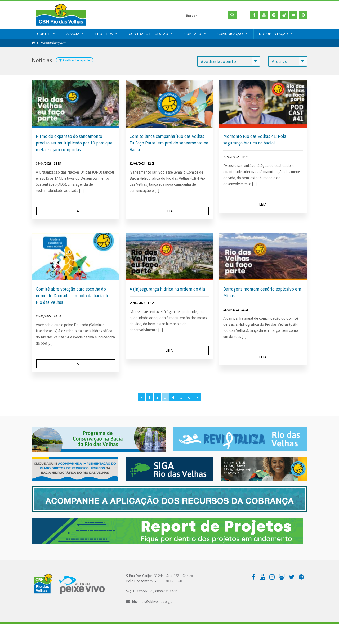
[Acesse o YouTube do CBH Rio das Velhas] (264, 15)
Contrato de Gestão (148, 34)
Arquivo (280, 61)
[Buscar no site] (233, 15)
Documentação (273, 34)
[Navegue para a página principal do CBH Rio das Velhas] (61, 15)
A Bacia (72, 34)
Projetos (104, 34)
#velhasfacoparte (218, 61)
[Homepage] (33, 43)
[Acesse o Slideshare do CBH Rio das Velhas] (284, 15)
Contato (193, 34)
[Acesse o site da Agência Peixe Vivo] (82, 585)
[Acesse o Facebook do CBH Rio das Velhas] (254, 15)
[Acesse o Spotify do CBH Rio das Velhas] (303, 15)
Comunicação (230, 34)
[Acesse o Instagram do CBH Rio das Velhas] (274, 15)
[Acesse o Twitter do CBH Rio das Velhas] (293, 15)
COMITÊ (43, 34)
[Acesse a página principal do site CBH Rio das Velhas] (42, 585)
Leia (75, 211)
